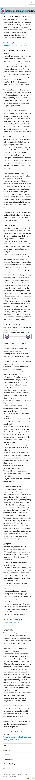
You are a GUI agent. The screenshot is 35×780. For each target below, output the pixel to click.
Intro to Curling (9, 764)
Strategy (23, 45)
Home (5, 746)
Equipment (7, 45)
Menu (32, 3)
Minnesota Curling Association (12, 774)
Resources (7, 768)
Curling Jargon (19, 43)
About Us (6, 750)
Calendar (6, 755)
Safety (16, 45)
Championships (9, 759)
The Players (7, 43)
